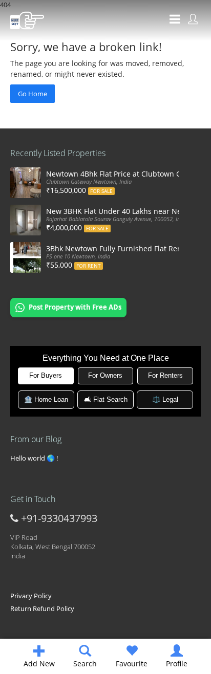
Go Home (32, 93)
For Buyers (45, 375)
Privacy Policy (31, 595)
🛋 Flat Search (106, 399)
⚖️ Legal (165, 399)
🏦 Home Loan (46, 399)
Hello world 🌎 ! (34, 458)
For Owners (105, 375)
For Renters (165, 375)
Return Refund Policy (42, 608)
